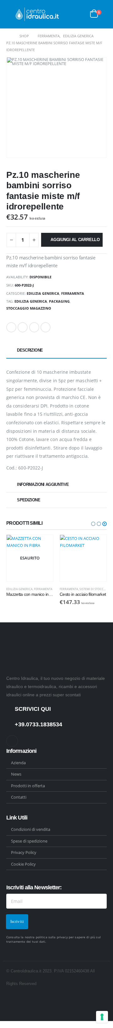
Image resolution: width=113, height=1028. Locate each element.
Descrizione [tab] (30, 350)
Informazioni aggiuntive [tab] (43, 484)
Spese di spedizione (29, 841)
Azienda (18, 762)
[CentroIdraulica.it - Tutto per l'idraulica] (38, 14)
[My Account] (80, 14)
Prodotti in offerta (28, 786)
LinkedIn (34, 327)
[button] (93, 524)
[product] (31, 558)
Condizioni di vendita (30, 829)
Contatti (18, 797)
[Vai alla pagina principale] (8, 36)
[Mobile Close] (1, 1024)
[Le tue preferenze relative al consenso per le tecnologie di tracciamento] (102, 1017)
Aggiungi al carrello (75, 239)
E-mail (45, 327)
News (16, 774)
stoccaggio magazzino (28, 308)
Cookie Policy (23, 864)
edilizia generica (30, 301)
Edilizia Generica (43, 293)
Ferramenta (72, 293)
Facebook (11, 327)
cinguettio (23, 327)
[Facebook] (12, 741)
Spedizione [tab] (28, 500)
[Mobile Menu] (11, 14)
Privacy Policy (23, 852)
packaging (59, 301)
